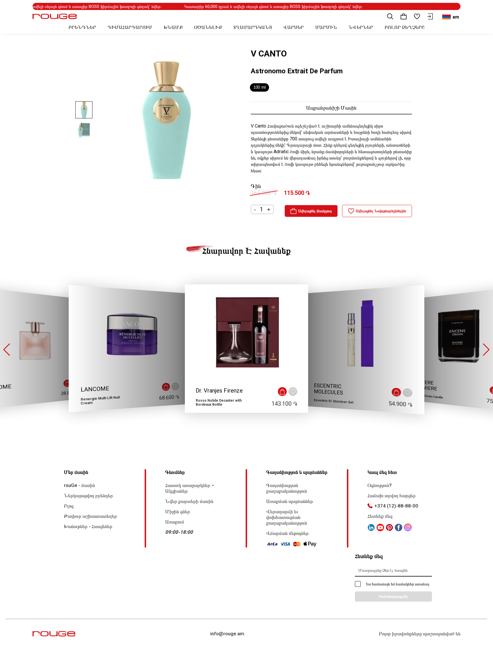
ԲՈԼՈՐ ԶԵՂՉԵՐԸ (405, 27)
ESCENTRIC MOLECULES (328, 389)
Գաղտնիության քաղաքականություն (286, 488)
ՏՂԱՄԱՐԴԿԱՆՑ (252, 27)
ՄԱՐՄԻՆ (326, 27)
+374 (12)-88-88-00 (396, 506)
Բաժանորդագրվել (393, 596)
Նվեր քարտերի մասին (189, 501)
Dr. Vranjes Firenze (219, 390)
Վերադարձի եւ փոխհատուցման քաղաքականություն (286, 517)
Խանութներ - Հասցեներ (88, 526)
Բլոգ (69, 506)
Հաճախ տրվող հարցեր (391, 495)
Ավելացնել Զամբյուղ (315, 211)
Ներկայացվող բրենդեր (88, 495)
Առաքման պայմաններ (289, 501)
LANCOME (95, 389)
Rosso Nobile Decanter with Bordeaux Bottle (219, 403)
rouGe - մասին (79, 485)
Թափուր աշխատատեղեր (90, 516)
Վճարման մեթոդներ (287, 533)
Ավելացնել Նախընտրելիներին (381, 211)
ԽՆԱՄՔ (173, 27)
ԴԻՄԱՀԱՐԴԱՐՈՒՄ (130, 27)
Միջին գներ (177, 511)
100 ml (259, 87)
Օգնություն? (379, 485)
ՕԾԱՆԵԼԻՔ (208, 27)
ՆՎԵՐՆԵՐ (361, 27)
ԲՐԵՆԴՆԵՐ (82, 27)
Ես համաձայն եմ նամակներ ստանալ (397, 584)
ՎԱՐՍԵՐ (293, 27)
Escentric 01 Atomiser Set (333, 401)
